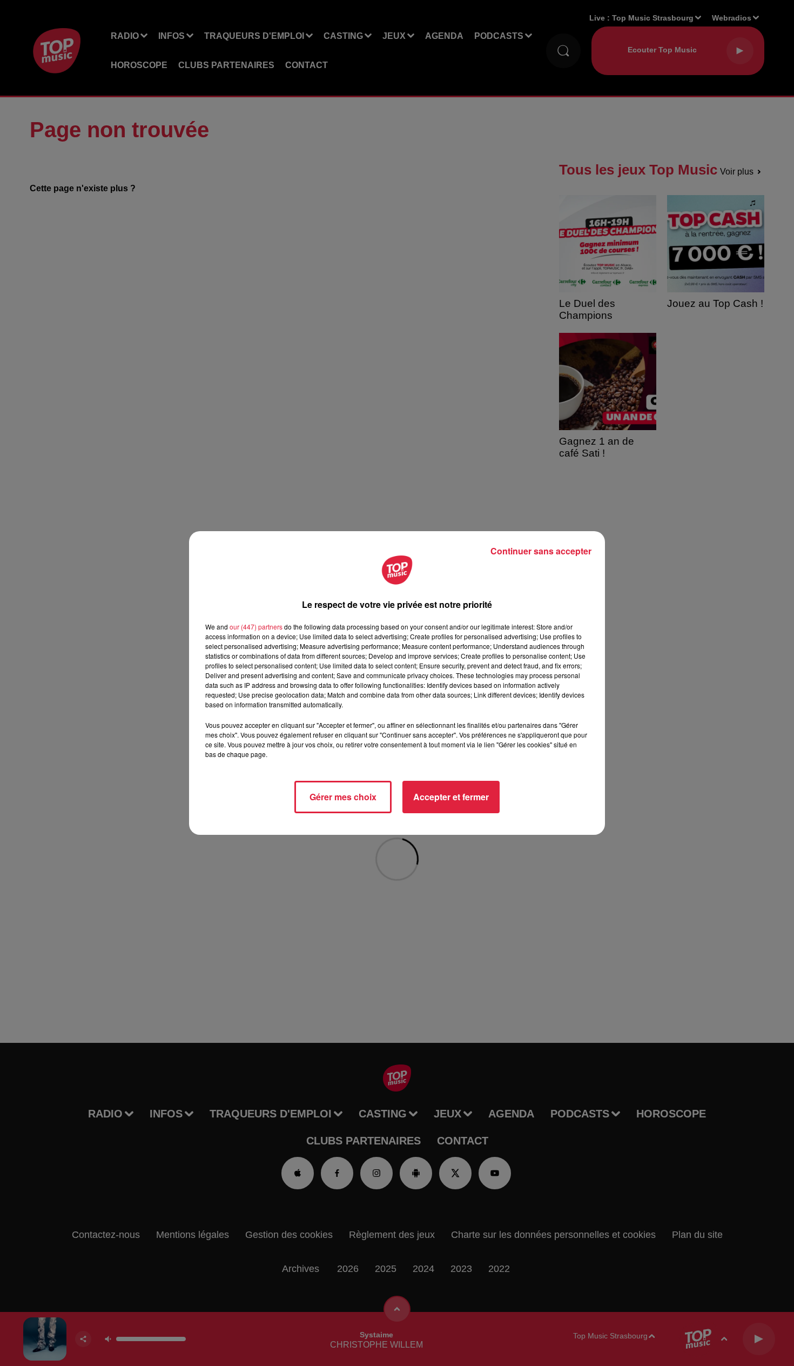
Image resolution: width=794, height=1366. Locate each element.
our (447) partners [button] (256, 626)
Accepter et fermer (451, 797)
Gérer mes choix (342, 797)
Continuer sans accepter (540, 551)
